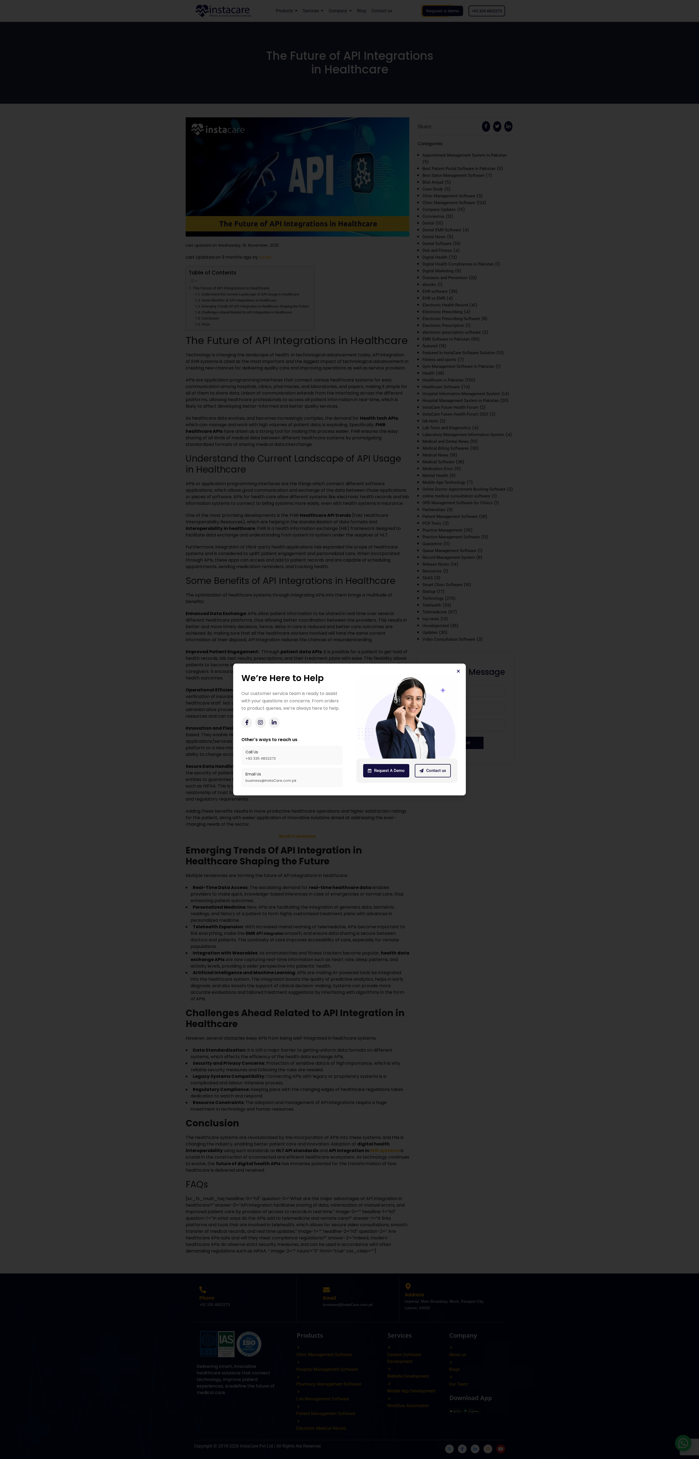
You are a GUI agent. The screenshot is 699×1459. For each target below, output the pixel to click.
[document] (349, 729)
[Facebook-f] (246, 722)
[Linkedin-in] (274, 722)
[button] (458, 671)
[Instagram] (260, 722)
